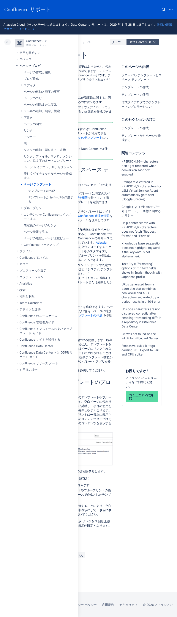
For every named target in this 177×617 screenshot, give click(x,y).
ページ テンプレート (37, 184)
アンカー (30, 137)
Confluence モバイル (33, 257)
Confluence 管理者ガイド (36, 322)
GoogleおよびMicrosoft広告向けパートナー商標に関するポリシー (141, 211)
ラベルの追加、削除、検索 (42, 111)
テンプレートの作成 (41, 191)
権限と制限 (27, 296)
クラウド (118, 42)
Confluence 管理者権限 (94, 216)
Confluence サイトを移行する (39, 339)
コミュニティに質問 (141, 396)
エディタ (30, 85)
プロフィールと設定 (32, 270)
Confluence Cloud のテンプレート (78, 137)
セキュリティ (128, 604)
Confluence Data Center (36, 346)
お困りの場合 (28, 369)
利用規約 (108, 604)
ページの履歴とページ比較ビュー (46, 238)
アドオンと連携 (30, 309)
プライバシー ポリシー (81, 604)
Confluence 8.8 (36, 41)
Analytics (25, 283)
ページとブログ (30, 65)
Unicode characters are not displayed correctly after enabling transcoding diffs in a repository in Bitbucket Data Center (141, 317)
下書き (28, 117)
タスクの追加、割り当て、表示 (45, 150)
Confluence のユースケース (38, 316)
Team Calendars (30, 303)
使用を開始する (30, 53)
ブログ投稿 (31, 78)
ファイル (25, 251)
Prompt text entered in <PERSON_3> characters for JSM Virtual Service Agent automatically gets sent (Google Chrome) (141, 190)
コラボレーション (31, 277)
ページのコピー (34, 98)
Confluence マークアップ (41, 244)
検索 (163, 9)
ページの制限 (33, 124)
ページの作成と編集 (37, 72)
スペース (25, 59)
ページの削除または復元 (40, 104)
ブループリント (34, 208)
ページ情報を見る (36, 231)
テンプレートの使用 (135, 94)
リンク (28, 130)
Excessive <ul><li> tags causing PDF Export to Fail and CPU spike (140, 350)
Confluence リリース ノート (38, 363)
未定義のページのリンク (40, 225)
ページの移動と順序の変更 (42, 91)
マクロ (23, 264)
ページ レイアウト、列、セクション (48, 167)
